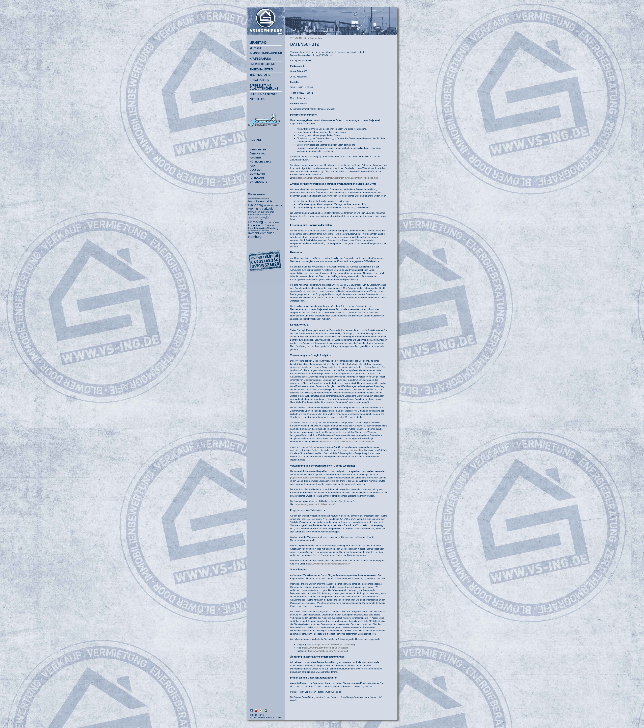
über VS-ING (257, 153)
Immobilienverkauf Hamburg (263, 228)
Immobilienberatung (271, 222)
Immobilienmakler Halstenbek (258, 230)
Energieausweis (261, 69)
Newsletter (258, 149)
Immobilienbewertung (266, 53)
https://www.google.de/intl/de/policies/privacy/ (328, 563)
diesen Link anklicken (352, 450)
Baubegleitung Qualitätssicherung (264, 87)
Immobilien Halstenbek (259, 214)
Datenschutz (304, 45)
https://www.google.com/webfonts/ (307, 477)
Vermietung (258, 42)
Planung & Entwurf (264, 94)
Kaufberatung (260, 58)
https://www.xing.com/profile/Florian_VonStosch (325, 647)
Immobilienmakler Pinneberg (261, 203)
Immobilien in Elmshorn (262, 225)
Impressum (257, 177)
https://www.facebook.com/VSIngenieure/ (327, 651)
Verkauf (256, 48)
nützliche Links (260, 161)
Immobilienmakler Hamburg (261, 234)
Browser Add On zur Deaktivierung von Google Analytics (347, 441)
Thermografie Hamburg (259, 220)
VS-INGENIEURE (298, 38)
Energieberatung (262, 64)
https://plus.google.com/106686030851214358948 (330, 644)
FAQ (252, 165)
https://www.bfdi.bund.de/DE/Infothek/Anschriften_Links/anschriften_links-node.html (337, 178)
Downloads (257, 173)
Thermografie (260, 74)
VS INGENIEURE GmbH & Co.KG (265, 717)
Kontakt (255, 140)
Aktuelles (257, 99)
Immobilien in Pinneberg (261, 211)
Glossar (255, 169)
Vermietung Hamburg (273, 205)
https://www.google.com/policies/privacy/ (315, 504)
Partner (255, 157)
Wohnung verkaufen (261, 208)
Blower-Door (259, 80)
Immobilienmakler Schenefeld (258, 199)
